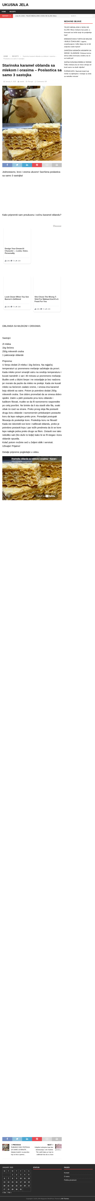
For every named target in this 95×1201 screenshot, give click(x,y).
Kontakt (66, 1106)
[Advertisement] (32, 37)
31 (21, 1122)
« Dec (4, 1126)
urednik (21, 81)
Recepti (13, 11)
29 (12, 1122)
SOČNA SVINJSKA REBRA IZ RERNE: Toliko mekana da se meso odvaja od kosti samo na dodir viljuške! (78, 64)
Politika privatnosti (70, 1113)
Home (4, 11)
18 (25, 1115)
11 (24, 1111)
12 (29, 1111)
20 (4, 1119)
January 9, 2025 (10, 81)
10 (21, 1111)
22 (12, 1119)
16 (16, 1115)
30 (16, 1122)
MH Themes (65, 1132)
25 (25, 1119)
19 (29, 1115)
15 (12, 1115)
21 (8, 1119)
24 (21, 1119)
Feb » (9, 1126)
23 (16, 1119)
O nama (66, 1109)
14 (8, 1115)
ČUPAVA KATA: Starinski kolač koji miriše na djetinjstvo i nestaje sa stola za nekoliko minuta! (77, 73)
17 (21, 1115)
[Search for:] (81, 16)
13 (4, 1115)
